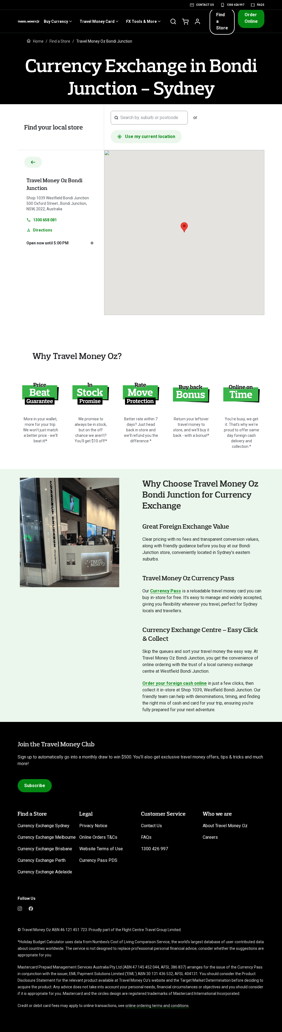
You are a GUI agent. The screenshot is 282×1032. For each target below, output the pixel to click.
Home (38, 41)
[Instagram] (20, 908)
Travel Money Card (97, 21)
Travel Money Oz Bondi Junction (54, 184)
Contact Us (205, 4)
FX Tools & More (141, 21)
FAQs (260, 4)
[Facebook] (31, 908)
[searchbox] (152, 117)
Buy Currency (56, 21)
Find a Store (60, 41)
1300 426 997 (235, 4)
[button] (222, 21)
